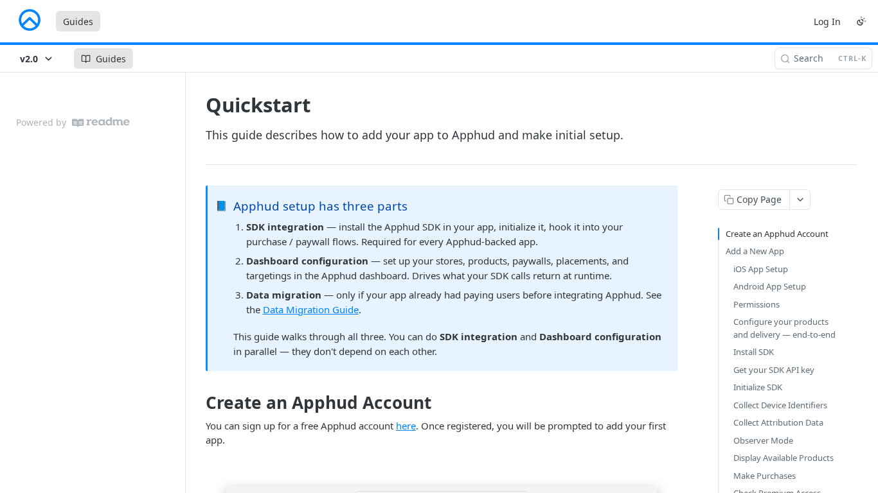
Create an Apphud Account (777, 233)
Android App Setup (769, 286)
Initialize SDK (757, 387)
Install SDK (753, 352)
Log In (827, 21)
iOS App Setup (760, 269)
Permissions (756, 304)
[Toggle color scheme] (861, 21)
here (406, 425)
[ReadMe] (101, 122)
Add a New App (755, 251)
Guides (78, 21)
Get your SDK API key (773, 370)
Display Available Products (783, 457)
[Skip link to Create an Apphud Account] (197, 403)
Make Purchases (764, 475)
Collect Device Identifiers (780, 405)
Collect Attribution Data (778, 422)
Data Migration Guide (311, 309)
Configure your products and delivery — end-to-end (784, 328)
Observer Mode (763, 440)
